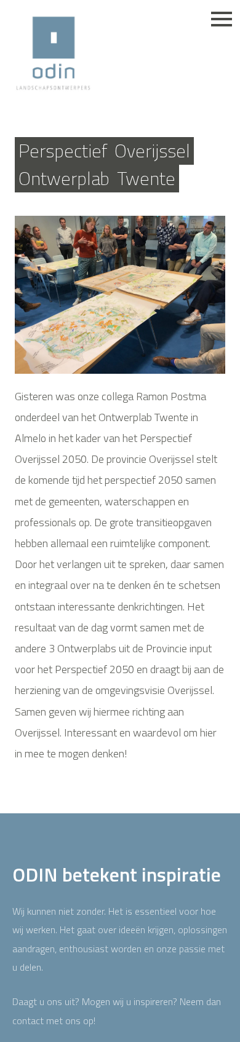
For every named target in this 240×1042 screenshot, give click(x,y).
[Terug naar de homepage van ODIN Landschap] (53, 54)
